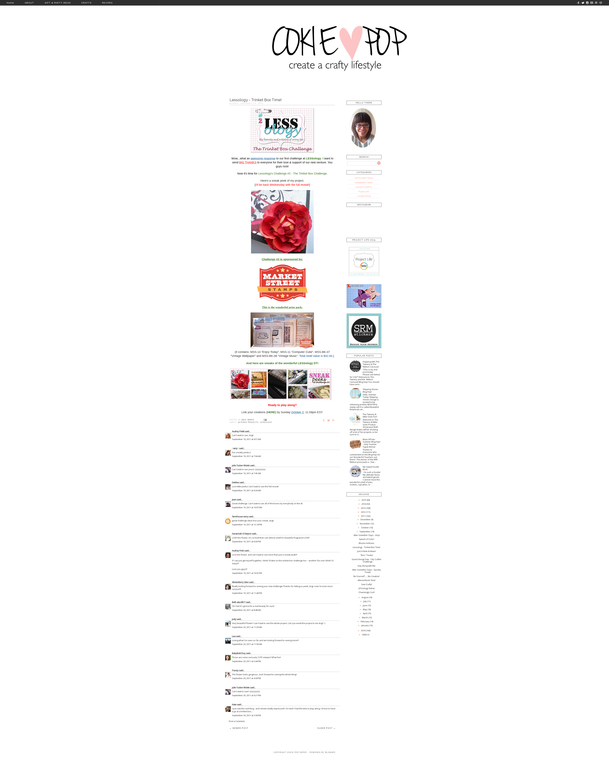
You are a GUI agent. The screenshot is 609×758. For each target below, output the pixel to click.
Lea (234, 636)
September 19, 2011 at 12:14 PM (247, 524)
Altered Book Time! (367, 580)
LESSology (266, 422)
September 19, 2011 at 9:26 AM (246, 490)
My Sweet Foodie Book (371, 468)
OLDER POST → (326, 728)
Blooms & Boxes (366, 543)
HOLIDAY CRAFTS (364, 187)
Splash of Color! (366, 539)
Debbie (235, 482)
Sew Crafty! (366, 584)
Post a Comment (237, 721)
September (365, 531)
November (365, 523)
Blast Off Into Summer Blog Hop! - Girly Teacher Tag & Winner (371, 443)
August (365, 597)
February (365, 621)
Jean (234, 499)
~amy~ (235, 448)
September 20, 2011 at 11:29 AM (247, 627)
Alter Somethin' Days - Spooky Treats (366, 571)
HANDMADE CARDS (364, 182)
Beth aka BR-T (238, 602)
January (365, 625)
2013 (363, 508)
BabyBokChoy (239, 653)
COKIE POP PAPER (297, 752)
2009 (364, 634)
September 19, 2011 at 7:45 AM (246, 473)
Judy (234, 619)
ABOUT (29, 3)
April (365, 613)
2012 (363, 512)
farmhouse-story (240, 516)
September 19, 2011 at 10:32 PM (247, 573)
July (365, 601)
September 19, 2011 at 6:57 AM (246, 439)
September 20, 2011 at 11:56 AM (247, 644)
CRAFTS (86, 3)
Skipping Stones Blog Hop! (370, 390)
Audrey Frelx (238, 550)
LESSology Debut (366, 588)
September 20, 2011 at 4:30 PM (246, 678)
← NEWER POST (238, 728)
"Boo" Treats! (366, 555)
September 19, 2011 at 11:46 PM (247, 593)
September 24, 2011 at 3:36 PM (246, 715)
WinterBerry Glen (240, 582)
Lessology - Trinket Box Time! (366, 547)
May (365, 609)
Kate (234, 704)
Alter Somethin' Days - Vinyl (367, 535)
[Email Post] (265, 420)
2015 (364, 500)
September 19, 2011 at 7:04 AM (246, 456)
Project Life (364, 191)
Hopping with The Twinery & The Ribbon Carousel (371, 364)
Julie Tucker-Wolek (241, 465)
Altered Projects (248, 422)
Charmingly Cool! (367, 592)
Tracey (235, 670)
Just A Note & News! (366, 551)
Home (10, 3)
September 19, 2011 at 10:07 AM (247, 507)
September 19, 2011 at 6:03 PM (246, 541)
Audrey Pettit (238, 431)
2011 (363, 516)
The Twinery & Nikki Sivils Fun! (370, 415)
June (365, 605)
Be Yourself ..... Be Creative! (367, 576)
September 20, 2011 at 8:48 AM (246, 610)
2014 (364, 503)
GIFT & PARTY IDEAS (58, 3)
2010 (363, 630)
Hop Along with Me (366, 565)
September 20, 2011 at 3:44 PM (246, 661)
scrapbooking (363, 195)
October (365, 527)
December (365, 519)
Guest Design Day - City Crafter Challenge (366, 560)
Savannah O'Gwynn (241, 533)
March (365, 617)
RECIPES (107, 3)
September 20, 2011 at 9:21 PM (246, 695)
